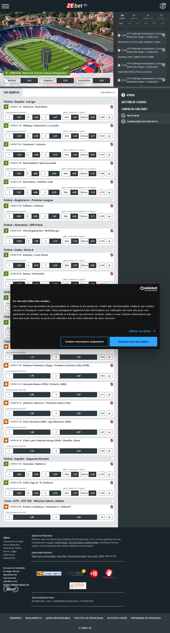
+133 (101, 192)
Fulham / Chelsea (33, 205)
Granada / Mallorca (34, 463)
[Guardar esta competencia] (113, 102)
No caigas (93, 556)
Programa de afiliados (146, 618)
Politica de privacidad (88, 618)
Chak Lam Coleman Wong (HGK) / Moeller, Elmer (51, 440)
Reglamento (34, 618)
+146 (101, 265)
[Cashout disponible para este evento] (163, 35)
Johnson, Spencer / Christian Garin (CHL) (47, 402)
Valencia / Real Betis (35, 106)
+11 (102, 394)
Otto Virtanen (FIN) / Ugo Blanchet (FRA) (47, 421)
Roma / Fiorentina (33, 273)
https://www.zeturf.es (16, 584)
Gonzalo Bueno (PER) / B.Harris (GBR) (44, 384)
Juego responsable (58, 618)
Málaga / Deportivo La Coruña (41, 125)
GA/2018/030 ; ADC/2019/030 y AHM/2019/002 (76, 542)
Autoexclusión (117, 618)
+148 (101, 117)
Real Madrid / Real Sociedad (39, 163)
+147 (101, 154)
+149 (101, 173)
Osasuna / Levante (34, 144)
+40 (102, 375)
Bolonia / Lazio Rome (35, 254)
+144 (101, 136)
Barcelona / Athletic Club (38, 181)
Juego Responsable (77, 556)
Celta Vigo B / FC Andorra (38, 482)
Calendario (106, 92)
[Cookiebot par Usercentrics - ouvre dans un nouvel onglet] (142, 288)
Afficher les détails (140, 331)
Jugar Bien (62, 556)
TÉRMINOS (15, 618)
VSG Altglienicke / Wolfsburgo (41, 230)
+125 (101, 474)
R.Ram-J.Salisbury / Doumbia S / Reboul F (47, 506)
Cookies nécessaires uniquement (84, 341)
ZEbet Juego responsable (44, 556)
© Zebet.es (85, 628)
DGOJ (51, 542)
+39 (102, 357)
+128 (101, 493)
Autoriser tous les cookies (133, 341)
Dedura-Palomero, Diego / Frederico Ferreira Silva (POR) (56, 365)
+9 (102, 517)
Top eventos (11, 92)
